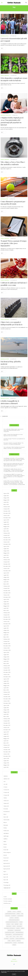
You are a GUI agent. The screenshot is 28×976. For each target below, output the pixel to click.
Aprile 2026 (6, 502)
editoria (16, 917)
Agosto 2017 (6, 732)
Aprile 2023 (6, 581)
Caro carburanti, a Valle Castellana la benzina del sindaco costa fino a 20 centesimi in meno (14, 448)
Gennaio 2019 (6, 694)
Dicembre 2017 (7, 723)
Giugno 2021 (6, 630)
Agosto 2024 (6, 546)
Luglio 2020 (6, 654)
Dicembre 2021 (7, 617)
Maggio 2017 (6, 738)
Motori (5, 822)
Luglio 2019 (6, 681)
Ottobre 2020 (7, 648)
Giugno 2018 (6, 709)
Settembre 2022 (7, 597)
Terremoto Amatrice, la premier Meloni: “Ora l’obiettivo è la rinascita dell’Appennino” (13, 443)
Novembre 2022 (7, 592)
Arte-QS (5, 784)
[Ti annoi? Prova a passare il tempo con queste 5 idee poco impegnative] (14, 226)
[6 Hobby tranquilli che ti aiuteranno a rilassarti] (14, 387)
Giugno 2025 (6, 524)
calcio (14, 911)
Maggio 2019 (6, 685)
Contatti (14, 959)
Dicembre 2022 (7, 590)
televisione (20, 942)
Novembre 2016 (7, 751)
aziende (9, 911)
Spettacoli (6, 860)
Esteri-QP (6, 817)
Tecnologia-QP (7, 885)
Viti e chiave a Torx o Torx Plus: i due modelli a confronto (13, 163)
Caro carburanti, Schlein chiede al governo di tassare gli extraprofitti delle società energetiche (13, 430)
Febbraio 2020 (7, 665)
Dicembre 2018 (7, 696)
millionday (19, 926)
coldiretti (13, 915)
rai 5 (21, 936)
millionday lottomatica (9, 928)
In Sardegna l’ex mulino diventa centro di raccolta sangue (14, 471)
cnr (22, 913)
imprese (16, 924)
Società (7, 398)
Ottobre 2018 (6, 701)
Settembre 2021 (7, 623)
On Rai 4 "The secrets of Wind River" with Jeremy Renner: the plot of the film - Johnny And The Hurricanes (13, 482)
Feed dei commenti (8, 901)
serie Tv (13, 940)
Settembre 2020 (7, 650)
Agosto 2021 (6, 626)
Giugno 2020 (6, 656)
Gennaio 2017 (6, 747)
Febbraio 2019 (7, 692)
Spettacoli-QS (7, 868)
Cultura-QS (6, 806)
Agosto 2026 (6, 493)
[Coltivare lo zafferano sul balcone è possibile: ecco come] (14, 268)
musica (22, 928)
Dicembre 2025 (7, 511)
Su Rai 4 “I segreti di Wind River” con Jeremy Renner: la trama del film (14, 484)
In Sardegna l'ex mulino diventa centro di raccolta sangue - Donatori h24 (12, 469)
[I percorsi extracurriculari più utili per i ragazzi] (14, 24)
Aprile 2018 (6, 714)
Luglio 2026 (6, 495)
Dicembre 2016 (7, 749)
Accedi (5, 896)
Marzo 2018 (6, 716)
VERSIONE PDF (7, 888)
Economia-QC (7, 811)
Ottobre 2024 (6, 542)
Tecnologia (8, 115)
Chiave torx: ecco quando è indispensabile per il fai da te (11, 323)
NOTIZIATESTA (17, 930)
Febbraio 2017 (7, 745)
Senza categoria (7, 852)
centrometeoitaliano (10, 913)
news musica (10, 930)
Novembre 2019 (7, 672)
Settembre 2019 (7, 676)
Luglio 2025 (6, 522)
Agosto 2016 (6, 758)
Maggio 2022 (6, 606)
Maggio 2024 (6, 553)
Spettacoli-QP (7, 866)
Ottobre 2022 (6, 595)
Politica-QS (6, 830)
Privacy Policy (14, 961)
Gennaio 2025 (6, 535)
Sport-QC (6, 874)
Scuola (5, 847)
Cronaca (2, 75)
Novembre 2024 (7, 539)
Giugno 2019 (6, 683)
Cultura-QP (6, 803)
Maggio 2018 (6, 712)
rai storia (12, 938)
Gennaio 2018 (6, 720)
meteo (14, 926)
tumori (14, 944)
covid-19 (11, 917)
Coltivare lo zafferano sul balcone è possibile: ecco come (14, 284)
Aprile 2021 (6, 634)
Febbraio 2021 (7, 639)
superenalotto (8, 942)
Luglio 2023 (6, 575)
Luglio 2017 (6, 734)
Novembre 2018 (7, 698)
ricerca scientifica (20, 938)
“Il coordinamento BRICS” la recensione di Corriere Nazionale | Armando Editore (13, 475)
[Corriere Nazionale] (14, 2)
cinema (18, 913)
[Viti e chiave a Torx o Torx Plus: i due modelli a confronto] (14, 147)
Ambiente (6, 776)
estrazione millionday (14, 919)
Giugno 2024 (6, 550)
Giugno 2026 (6, 497)
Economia (6, 808)
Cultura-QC (6, 800)
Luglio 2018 (6, 707)
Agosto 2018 (6, 705)
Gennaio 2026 (6, 508)
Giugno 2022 (6, 603)
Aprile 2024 (6, 555)
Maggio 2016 (6, 765)
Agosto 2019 (6, 679)
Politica (5, 827)
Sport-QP (6, 877)
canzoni (19, 911)
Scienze (5, 844)
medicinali (9, 926)
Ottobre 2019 (6, 674)
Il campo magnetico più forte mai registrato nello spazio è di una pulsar (14, 460)
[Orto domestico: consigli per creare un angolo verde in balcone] (14, 63)
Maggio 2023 (6, 579)
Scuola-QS (6, 849)
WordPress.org (7, 903)
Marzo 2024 (6, 557)
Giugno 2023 (6, 577)
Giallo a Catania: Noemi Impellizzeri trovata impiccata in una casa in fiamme (13, 435)
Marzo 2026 (6, 504)
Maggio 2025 (6, 526)
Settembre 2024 (7, 544)
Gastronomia (6, 819)
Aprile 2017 (6, 740)
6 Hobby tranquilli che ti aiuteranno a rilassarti (10, 402)
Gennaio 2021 (6, 641)
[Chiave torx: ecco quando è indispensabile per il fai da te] (14, 308)
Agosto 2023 (6, 573)
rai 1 (7, 936)
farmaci (8, 924)
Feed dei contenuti (8, 898)
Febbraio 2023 (7, 586)
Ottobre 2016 (6, 754)
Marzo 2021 (6, 637)
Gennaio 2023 (6, 588)
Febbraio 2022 (7, 612)
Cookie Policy (4, 972)
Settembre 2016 (7, 756)
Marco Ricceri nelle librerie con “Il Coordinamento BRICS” (14, 476)
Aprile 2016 (6, 767)
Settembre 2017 (7, 729)
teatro (15, 942)
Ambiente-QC (7, 778)
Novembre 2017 (7, 725)
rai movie (6, 938)
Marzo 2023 (6, 584)
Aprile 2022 (6, 608)
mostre (18, 928)
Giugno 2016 (6, 762)
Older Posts (5, 416)
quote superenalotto (18, 934)
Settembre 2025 (7, 517)
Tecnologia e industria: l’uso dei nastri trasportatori (13, 465)
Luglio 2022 (6, 601)
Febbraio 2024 (7, 559)
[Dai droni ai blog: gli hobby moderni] (14, 347)
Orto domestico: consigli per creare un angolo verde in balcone (14, 79)
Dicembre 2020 (7, 643)
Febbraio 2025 (7, 533)
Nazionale (7, 75)
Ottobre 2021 (6, 621)
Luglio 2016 (6, 760)
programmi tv (9, 934)
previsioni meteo (19, 932)
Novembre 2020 (7, 645)
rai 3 (14, 936)
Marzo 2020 (6, 663)
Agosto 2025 (6, 520)
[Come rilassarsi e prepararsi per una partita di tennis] (14, 187)
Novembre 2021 (7, 619)
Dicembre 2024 (7, 537)
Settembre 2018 (7, 703)
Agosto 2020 (6, 652)
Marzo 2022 (6, 610)
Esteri (5, 814)
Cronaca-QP (6, 792)
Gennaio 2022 (6, 614)
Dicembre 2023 (7, 564)
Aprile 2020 (6, 661)
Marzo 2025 (6, 531)
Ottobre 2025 (6, 515)
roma (9, 940)
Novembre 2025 (7, 513)
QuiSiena (5, 838)
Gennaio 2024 (6, 561)
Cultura (5, 797)
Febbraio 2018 (7, 718)
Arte (5, 781)
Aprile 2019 (6, 687)
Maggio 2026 (6, 500)
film (12, 924)
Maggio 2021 (6, 632)
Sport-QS (6, 879)
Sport (5, 871)
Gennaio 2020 (7, 667)
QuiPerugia (6, 836)
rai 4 (18, 936)
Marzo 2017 (6, 743)
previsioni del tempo (9, 932)
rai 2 (11, 936)
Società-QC (6, 857)
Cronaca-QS (6, 795)
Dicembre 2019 (7, 670)
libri (21, 924)
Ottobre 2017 (6, 727)
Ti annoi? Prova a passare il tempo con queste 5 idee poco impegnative (14, 243)
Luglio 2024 (6, 548)
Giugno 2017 (6, 736)
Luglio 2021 (6, 628)
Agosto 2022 (6, 599)
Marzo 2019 (6, 690)
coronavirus (20, 915)
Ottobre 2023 (6, 568)
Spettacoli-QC (7, 863)
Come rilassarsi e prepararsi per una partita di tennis (13, 202)
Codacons (7, 915)
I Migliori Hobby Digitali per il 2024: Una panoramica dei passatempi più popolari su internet (12, 121)
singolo (18, 940)
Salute (5, 841)
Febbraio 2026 (7, 506)
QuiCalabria (6, 833)
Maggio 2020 (6, 659)
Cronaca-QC (6, 789)
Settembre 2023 (7, 570)
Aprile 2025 (6, 528)
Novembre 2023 (7, 566)
